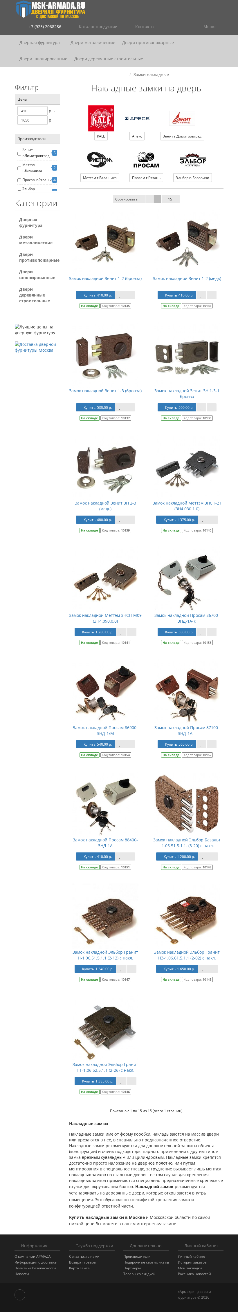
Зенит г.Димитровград (36, 152)
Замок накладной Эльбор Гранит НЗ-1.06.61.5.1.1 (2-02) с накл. (187, 955)
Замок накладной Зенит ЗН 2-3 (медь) (105, 506)
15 (170, 199)
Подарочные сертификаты (146, 1262)
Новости (22, 1273)
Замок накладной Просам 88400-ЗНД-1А (105, 842)
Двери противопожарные (148, 42)
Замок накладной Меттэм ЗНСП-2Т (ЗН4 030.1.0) (187, 506)
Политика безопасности (35, 1268)
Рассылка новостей (194, 1273)
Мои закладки (190, 1268)
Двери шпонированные (43, 59)
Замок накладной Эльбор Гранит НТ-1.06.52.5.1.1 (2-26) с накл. (105, 1067)
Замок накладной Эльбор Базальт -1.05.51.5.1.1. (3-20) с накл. (187, 842)
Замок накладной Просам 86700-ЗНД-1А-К (186, 618)
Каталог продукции (98, 26)
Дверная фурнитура (40, 42)
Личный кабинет (192, 1256)
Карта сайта (79, 1268)
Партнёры (132, 1268)
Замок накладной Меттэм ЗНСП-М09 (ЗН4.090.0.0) (105, 618)
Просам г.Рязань (36, 179)
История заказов (192, 1262)
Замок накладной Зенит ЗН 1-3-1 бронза (186, 393)
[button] (173, 27)
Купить (98, 295)
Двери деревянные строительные (108, 59)
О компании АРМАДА (33, 1256)
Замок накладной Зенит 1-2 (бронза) (105, 278)
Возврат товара (82, 1262)
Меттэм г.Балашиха (32, 167)
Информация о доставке (36, 1262)
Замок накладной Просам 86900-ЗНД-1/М (105, 730)
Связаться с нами (84, 1256)
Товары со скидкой (139, 1273)
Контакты (144, 26)
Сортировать (126, 199)
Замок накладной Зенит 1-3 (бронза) (105, 390)
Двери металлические (93, 42)
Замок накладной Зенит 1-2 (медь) (187, 278)
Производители (137, 1256)
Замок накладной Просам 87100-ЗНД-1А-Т (186, 730)
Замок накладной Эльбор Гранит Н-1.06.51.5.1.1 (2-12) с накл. (105, 955)
